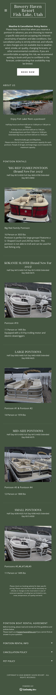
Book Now (28, 72)
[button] (7, 10)
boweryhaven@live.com (26, 632)
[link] (28, 10)
